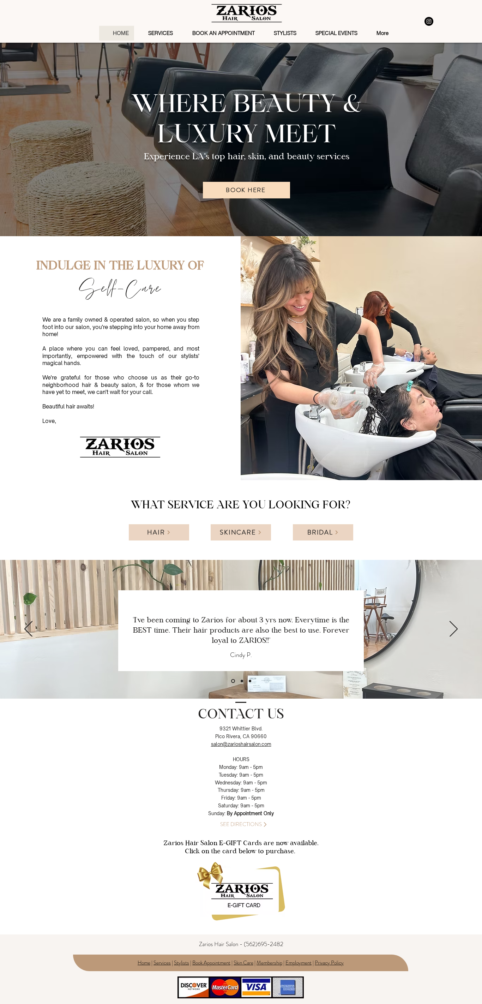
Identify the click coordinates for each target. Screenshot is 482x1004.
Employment (298, 963)
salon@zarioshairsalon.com (241, 744)
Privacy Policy (329, 963)
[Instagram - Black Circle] (428, 21)
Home (144, 963)
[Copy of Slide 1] (241, 681)
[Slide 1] (232, 681)
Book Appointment (211, 963)
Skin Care (243, 963)
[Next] (454, 629)
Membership (269, 963)
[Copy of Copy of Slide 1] (250, 681)
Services (162, 963)
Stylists (181, 963)
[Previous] (28, 629)
